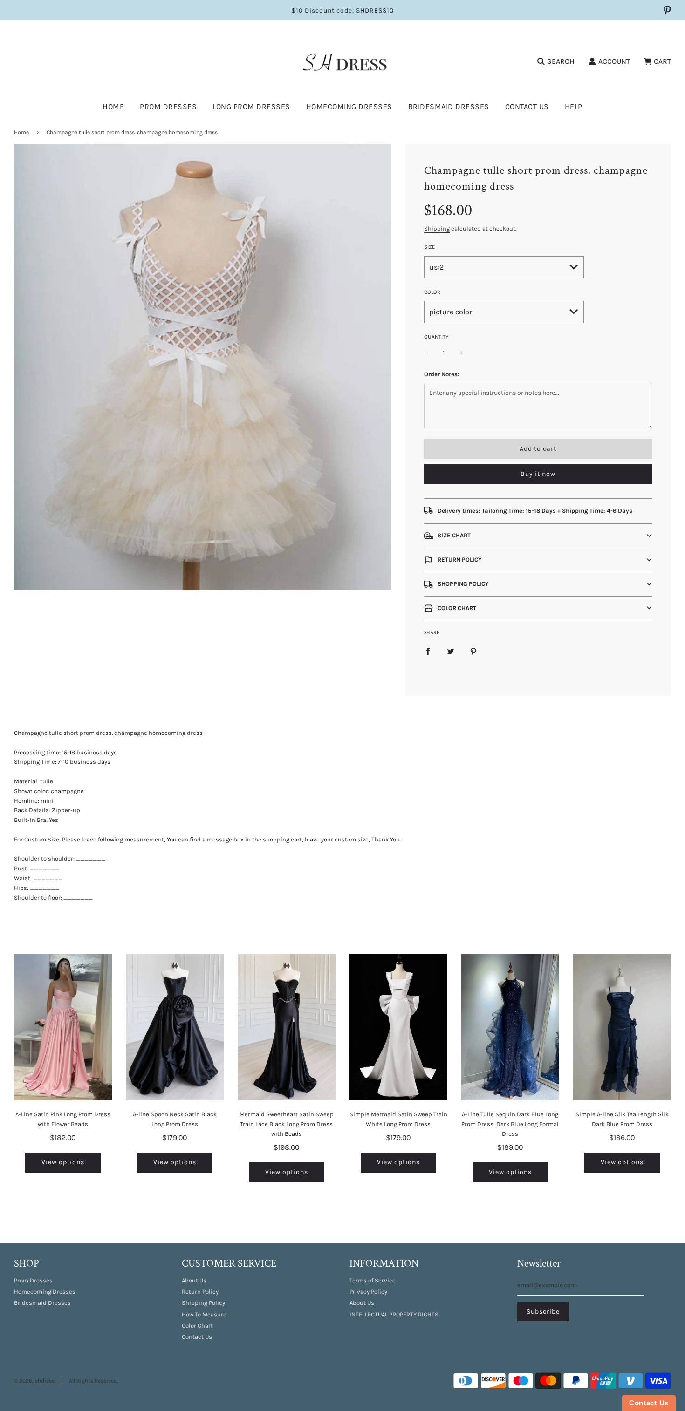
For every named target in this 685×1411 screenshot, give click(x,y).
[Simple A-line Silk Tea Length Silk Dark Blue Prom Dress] (622, 1027)
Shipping (437, 228)
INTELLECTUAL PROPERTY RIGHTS (393, 1314)
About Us (194, 1280)
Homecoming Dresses (349, 106)
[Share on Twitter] (450, 651)
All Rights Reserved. (93, 1380)
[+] (461, 353)
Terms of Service (372, 1280)
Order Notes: (441, 374)
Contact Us (527, 106)
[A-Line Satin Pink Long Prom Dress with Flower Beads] (63, 1027)
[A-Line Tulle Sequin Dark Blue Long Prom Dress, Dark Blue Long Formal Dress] (510, 1027)
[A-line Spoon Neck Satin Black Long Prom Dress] (175, 1027)
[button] (538, 536)
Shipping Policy (203, 1302)
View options (62, 1162)
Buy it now (538, 474)
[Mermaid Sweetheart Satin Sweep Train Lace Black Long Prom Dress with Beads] (287, 1027)
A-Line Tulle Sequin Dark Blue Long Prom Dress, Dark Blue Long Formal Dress (510, 1124)
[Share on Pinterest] (473, 651)
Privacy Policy (368, 1291)
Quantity (436, 336)
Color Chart (197, 1325)
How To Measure (204, 1314)
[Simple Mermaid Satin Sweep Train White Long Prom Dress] (398, 1027)
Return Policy (200, 1291)
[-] (426, 353)
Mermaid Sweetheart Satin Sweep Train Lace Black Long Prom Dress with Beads (287, 1124)
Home (113, 106)
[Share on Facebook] (427, 651)
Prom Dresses (33, 1280)
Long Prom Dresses (251, 106)
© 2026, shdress (34, 1380)
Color (432, 292)
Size (429, 247)
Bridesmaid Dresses (448, 106)
